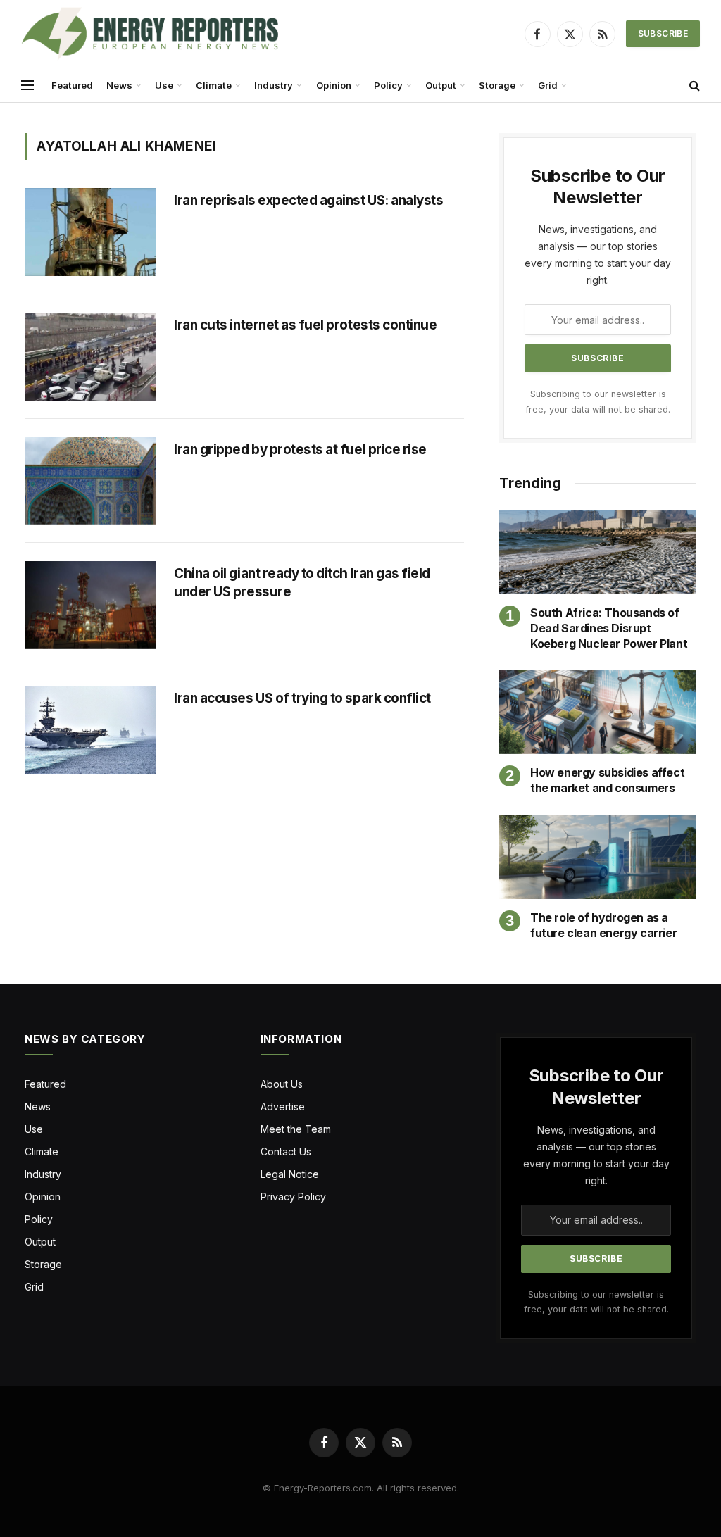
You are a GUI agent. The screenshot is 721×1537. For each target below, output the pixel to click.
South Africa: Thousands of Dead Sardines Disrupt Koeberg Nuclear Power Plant (608, 628)
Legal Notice (290, 1174)
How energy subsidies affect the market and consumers (607, 780)
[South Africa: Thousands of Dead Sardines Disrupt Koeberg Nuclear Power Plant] (597, 552)
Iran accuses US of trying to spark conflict (302, 698)
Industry (273, 85)
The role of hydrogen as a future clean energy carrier (603, 925)
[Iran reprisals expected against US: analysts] (90, 232)
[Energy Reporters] (149, 34)
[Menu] (27, 85)
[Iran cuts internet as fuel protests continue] (90, 357)
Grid (548, 85)
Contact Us (286, 1152)
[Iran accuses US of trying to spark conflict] (90, 730)
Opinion (333, 85)
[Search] (693, 85)
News (119, 85)
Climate (214, 85)
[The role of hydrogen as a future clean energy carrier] (597, 857)
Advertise (283, 1106)
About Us (282, 1084)
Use (164, 85)
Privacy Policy (293, 1197)
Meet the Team (296, 1129)
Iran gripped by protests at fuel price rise (301, 449)
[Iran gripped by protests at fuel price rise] (90, 481)
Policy (388, 85)
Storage (497, 85)
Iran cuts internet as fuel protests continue (305, 325)
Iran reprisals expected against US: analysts (310, 200)
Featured (72, 85)
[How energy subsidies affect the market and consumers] (597, 712)
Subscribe (663, 33)
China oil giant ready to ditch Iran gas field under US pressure (302, 582)
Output (440, 85)
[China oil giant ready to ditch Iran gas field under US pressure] (90, 605)
